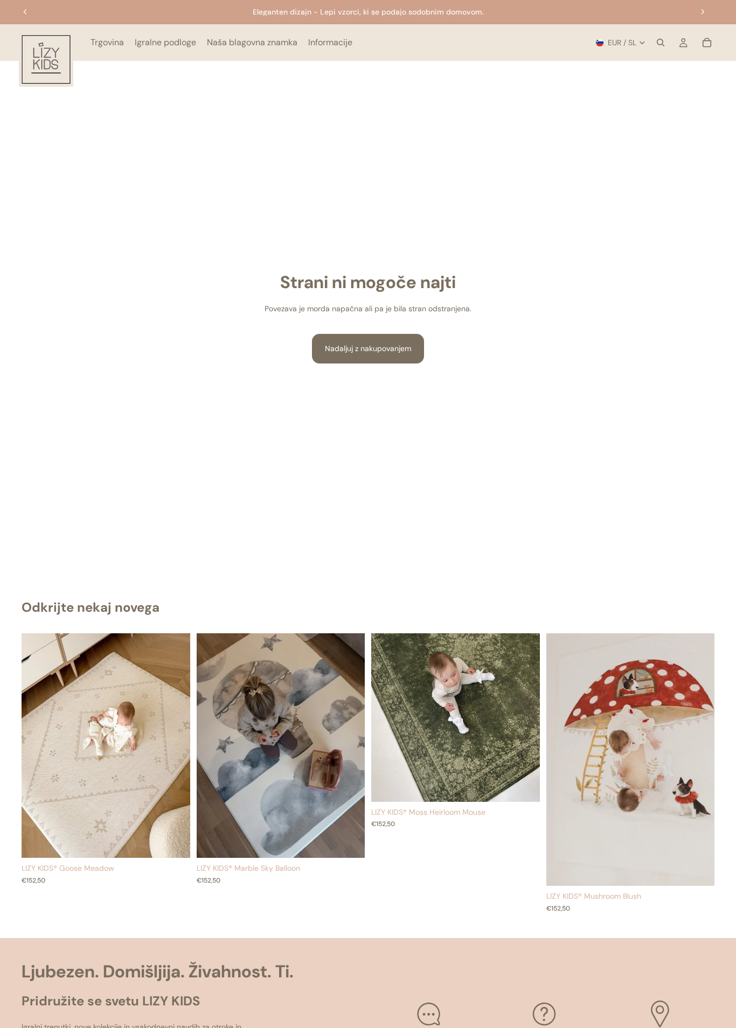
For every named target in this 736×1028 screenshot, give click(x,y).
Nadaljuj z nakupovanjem (368, 348)
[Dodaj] (173, 841)
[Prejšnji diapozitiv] (25, 12)
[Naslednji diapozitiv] (702, 12)
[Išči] (660, 42)
